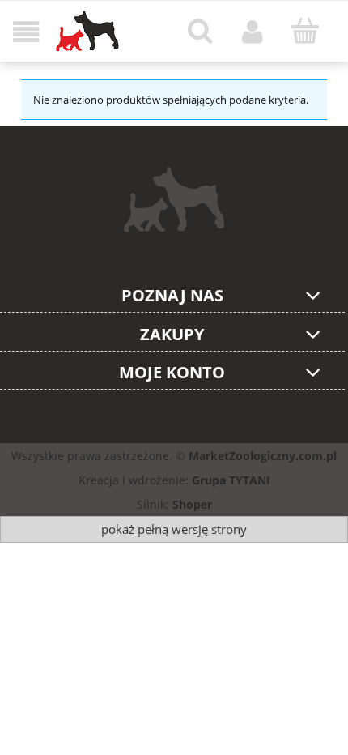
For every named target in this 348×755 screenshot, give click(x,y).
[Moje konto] (253, 32)
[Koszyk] (304, 31)
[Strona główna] (87, 31)
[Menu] (26, 32)
